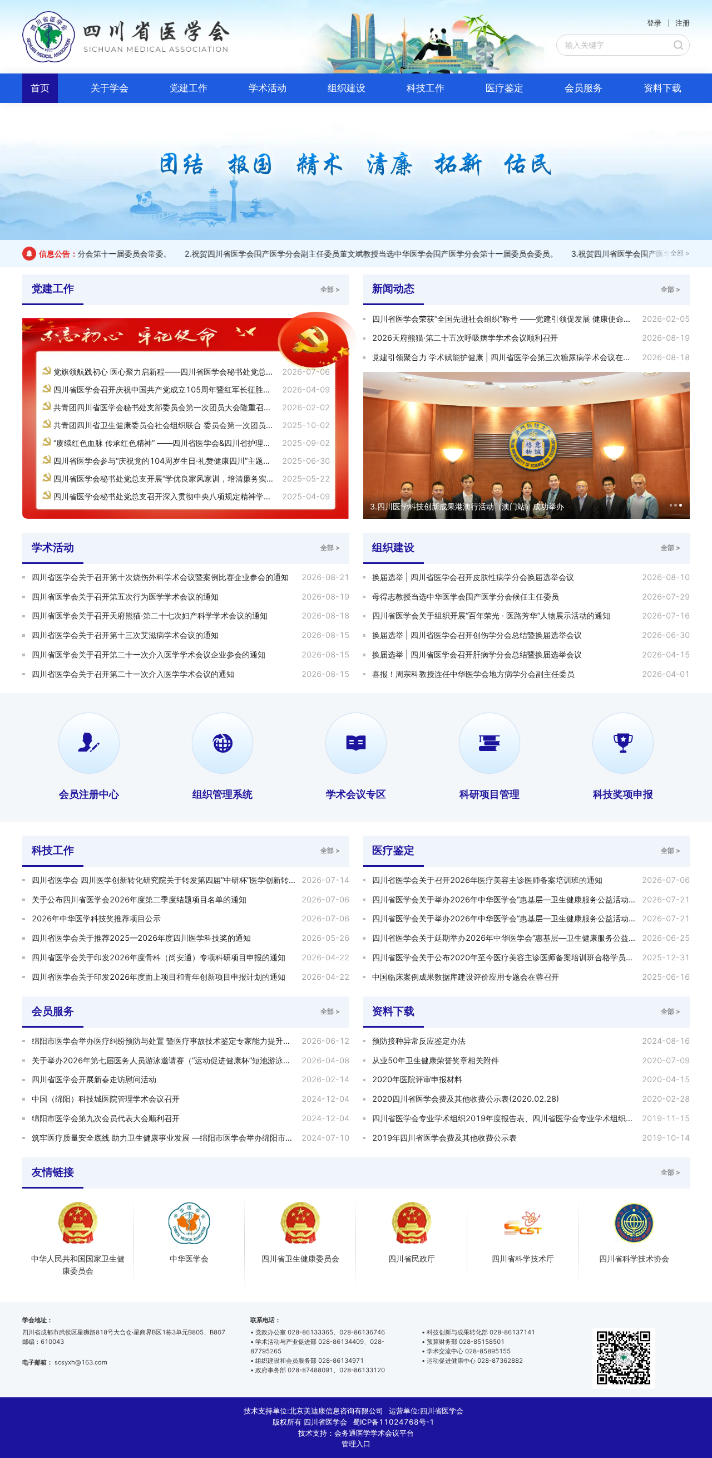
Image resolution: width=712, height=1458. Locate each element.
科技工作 (425, 88)
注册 (682, 22)
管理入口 (356, 1443)
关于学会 (109, 88)
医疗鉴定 (504, 88)
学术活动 (267, 88)
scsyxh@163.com (81, 1362)
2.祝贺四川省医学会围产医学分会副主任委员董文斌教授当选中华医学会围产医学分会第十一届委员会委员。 (346, 253)
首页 (40, 88)
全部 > (680, 253)
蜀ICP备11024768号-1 (393, 1421)
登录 (654, 22)
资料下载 (662, 88)
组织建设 (346, 88)
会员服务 (583, 88)
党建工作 (188, 88)
